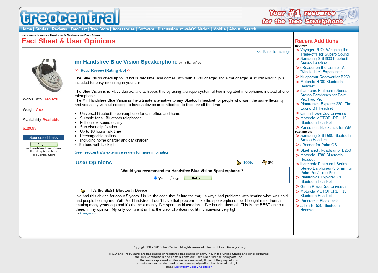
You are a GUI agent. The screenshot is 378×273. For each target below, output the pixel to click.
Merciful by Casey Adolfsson (193, 266)
